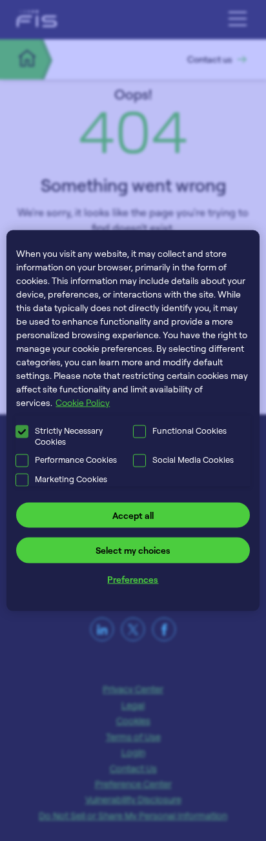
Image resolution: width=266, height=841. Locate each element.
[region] (132, 420)
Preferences (132, 578)
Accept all (133, 514)
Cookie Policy (83, 401)
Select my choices (133, 550)
